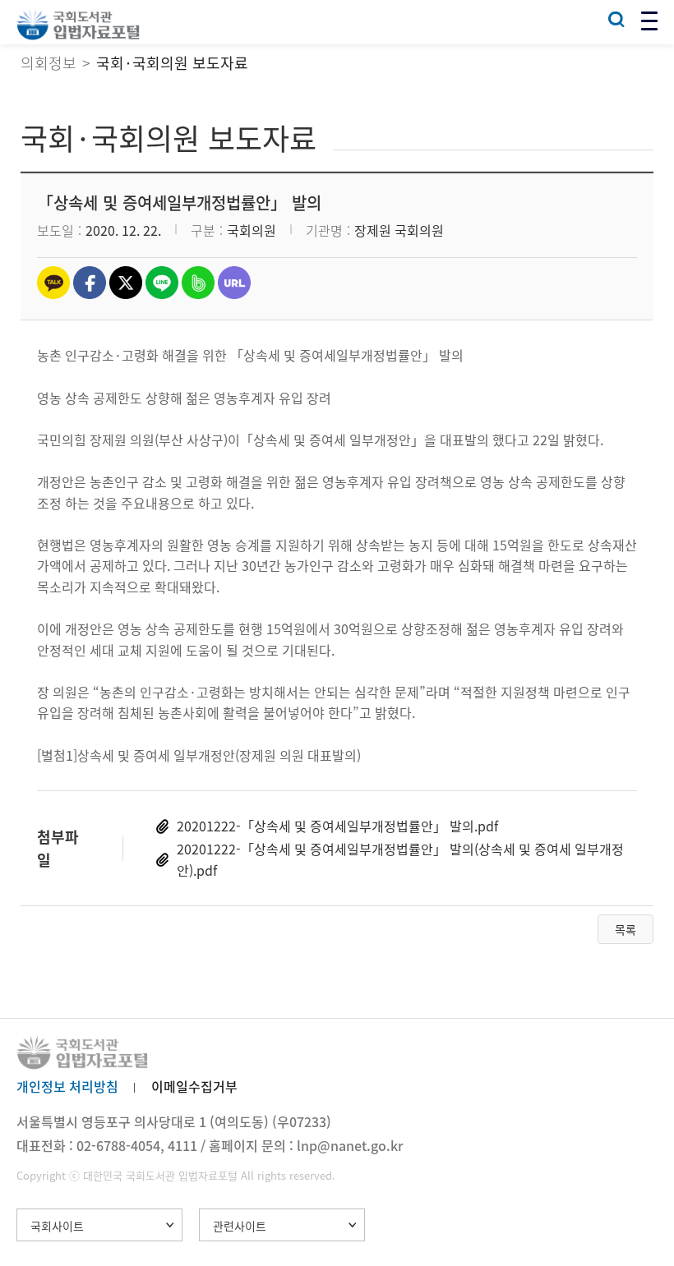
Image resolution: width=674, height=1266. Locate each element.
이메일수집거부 (194, 1086)
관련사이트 (239, 1226)
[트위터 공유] (125, 282)
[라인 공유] (161, 282)
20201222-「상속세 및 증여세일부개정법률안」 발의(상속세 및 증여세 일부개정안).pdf (400, 859)
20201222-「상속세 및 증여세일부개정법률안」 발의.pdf (337, 826)
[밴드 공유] (198, 282)
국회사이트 (57, 1226)
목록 (625, 929)
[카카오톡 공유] (53, 282)
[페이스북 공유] (89, 282)
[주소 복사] (234, 282)
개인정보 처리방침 (67, 1086)
